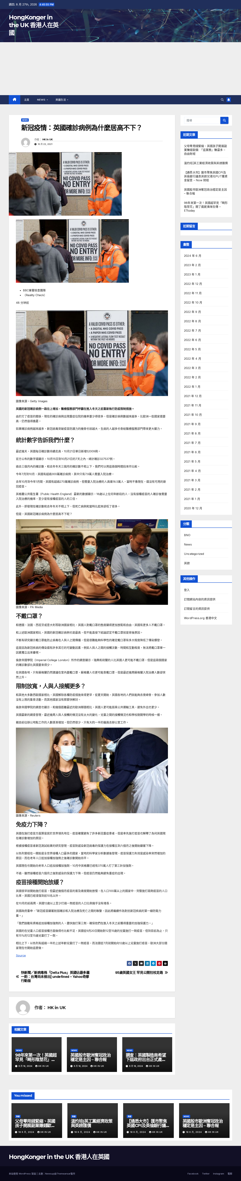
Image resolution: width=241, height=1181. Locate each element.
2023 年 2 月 (192, 265)
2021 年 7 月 (192, 443)
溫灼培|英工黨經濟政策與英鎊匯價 (206, 163)
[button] (222, 99)
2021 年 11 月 (192, 405)
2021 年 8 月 (192, 433)
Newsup (49, 1173)
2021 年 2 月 (192, 489)
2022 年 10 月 (193, 302)
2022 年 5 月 (192, 349)
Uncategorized (194, 554)
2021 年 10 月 (193, 414)
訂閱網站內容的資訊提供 (199, 599)
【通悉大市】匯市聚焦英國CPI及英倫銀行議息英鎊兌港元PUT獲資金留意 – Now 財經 (205, 176)
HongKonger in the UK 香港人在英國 (34, 25)
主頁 (26, 99)
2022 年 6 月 (192, 340)
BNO (187, 535)
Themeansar (63, 1173)
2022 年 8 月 (192, 321)
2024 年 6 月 (192, 255)
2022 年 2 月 (192, 377)
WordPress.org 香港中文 (200, 618)
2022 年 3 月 (192, 368)
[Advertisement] (120, 68)
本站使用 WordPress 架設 (23, 1173)
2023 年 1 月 (192, 274)
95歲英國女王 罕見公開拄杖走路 (139, 973)
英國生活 (61, 99)
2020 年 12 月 (193, 508)
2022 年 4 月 (192, 358)
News (41, 99)
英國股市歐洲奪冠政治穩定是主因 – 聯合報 (90, 1057)
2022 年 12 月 (193, 284)
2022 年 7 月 (192, 330)
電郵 (230, 1173)
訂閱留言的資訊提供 (197, 608)
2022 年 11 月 (193, 293)
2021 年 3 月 (192, 480)
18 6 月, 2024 (26, 1132)
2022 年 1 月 (192, 386)
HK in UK (47, 139)
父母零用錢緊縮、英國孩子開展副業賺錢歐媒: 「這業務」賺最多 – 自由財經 (205, 149)
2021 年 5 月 (192, 461)
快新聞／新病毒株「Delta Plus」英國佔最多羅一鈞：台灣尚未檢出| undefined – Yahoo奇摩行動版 (55, 977)
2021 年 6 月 (192, 452)
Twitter (206, 1173)
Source (21, 955)
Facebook (193, 1173)
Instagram (218, 1173)
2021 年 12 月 (193, 396)
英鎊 (187, 563)
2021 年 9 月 (192, 424)
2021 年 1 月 (192, 499)
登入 (187, 590)
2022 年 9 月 (192, 312)
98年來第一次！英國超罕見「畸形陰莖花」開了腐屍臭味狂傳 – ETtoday (206, 206)
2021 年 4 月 (192, 471)
